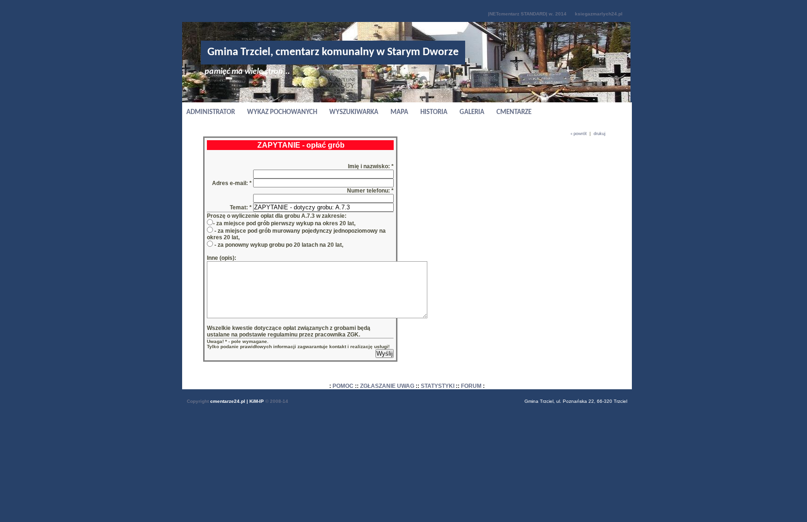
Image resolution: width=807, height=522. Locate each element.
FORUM (471, 386)
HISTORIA (433, 112)
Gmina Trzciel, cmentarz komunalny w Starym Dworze (333, 52)
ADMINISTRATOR (210, 112)
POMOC (343, 386)
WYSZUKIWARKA (353, 112)
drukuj (599, 134)
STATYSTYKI (437, 386)
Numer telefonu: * (370, 190)
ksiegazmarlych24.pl (599, 13)
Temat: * (241, 207)
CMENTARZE (513, 112)
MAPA (399, 112)
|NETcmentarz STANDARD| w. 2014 (527, 13)
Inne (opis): (221, 258)
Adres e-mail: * (232, 183)
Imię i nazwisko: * (371, 166)
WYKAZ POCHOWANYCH (282, 112)
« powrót (578, 134)
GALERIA (472, 112)
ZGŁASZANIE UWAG (387, 386)
